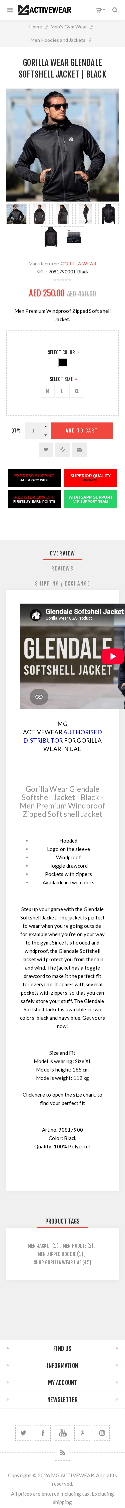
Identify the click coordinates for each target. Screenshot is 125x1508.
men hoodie (74, 1246)
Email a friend (79, 450)
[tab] (62, 553)
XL (77, 391)
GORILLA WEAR (78, 263)
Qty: (16, 430)
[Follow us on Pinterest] (82, 1433)
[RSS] (62, 1453)
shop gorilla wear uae (57, 1262)
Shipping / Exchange (62, 583)
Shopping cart (102, 7)
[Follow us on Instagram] (102, 1433)
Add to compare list (62, 450)
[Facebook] (43, 1433)
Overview (62, 553)
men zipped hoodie (57, 1254)
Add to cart (82, 430)
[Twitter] (23, 1433)
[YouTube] (62, 1433)
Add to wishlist (46, 450)
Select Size (62, 379)
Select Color (62, 352)
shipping (62, 1502)
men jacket (39, 1246)
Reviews (62, 568)
